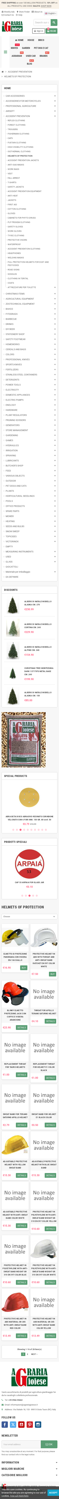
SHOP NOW (46, 6)
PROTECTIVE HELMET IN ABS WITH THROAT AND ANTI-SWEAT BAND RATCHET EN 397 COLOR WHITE (44, 960)
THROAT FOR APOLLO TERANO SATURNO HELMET (43, 1012)
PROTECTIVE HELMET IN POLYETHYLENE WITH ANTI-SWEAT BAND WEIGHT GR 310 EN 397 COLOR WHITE (43, 1270)
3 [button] (21, 830)
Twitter (13, 1424)
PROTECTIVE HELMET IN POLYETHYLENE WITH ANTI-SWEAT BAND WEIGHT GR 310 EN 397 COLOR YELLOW (43, 1216)
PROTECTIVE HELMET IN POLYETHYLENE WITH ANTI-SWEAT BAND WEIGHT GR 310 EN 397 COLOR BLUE (15, 1270)
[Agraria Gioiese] (12, 26)
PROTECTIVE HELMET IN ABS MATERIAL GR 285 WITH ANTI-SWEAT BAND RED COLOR (15, 1323)
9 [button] (42, 830)
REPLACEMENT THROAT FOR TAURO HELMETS (15, 1065)
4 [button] (24, 830)
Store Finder (23, 12)
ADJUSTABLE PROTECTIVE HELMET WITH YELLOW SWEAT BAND (15, 1164)
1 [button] (13, 830)
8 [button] (39, 830)
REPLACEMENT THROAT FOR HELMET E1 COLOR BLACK (44, 1067)
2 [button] (17, 830)
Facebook (5, 1424)
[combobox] (45, 22)
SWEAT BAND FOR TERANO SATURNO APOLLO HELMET (15, 1116)
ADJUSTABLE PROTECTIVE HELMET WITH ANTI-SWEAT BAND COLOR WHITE (15, 1215)
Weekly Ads (8, 12)
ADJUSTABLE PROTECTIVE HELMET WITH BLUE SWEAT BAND (43, 1164)
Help (19, 15)
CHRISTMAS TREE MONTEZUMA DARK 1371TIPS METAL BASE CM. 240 (38, 671)
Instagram (38, 1424)
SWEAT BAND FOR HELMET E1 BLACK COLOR (44, 1116)
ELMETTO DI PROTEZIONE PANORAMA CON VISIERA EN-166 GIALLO (15, 957)
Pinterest (30, 1424)
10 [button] (46, 830)
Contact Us (9, 15)
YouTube (21, 1424)
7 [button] (35, 830)
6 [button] (31, 830)
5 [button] (28, 830)
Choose (6, 916)
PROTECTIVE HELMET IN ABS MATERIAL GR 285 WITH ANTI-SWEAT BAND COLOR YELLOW (44, 1323)
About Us (38, 12)
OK (50, 1444)
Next (34, 1354)
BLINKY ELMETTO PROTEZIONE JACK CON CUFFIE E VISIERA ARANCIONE (15, 1015)
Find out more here (19, 1496)
